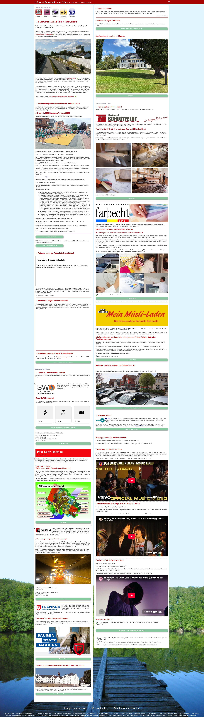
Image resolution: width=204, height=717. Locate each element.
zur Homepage (63, 443)
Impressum (75, 708)
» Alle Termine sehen (49, 236)
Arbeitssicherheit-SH (140, 713)
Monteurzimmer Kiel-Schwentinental (84, 713)
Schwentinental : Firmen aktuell (131, 408)
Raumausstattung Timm (155, 713)
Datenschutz (127, 708)
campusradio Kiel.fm (140, 426)
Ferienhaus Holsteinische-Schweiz (14, 715)
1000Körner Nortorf (184, 713)
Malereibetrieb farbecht (115, 715)
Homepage (63, 522)
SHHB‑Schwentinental (44, 715)
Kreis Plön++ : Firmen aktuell (63, 694)
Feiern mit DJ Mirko (102, 713)
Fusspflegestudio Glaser (44, 713)
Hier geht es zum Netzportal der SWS (63, 427)
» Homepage (63, 599)
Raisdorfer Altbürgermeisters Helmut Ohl (62, 96)
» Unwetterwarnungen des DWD (63, 362)
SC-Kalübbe (114, 713)
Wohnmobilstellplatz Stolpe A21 (25, 713)
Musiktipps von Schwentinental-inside (131, 630)
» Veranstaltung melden (49, 245)
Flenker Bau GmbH (30, 715)
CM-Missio (195, 713)
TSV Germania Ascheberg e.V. (62, 713)
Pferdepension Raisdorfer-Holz (187, 715)
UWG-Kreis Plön (9, 713)
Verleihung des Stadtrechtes (44, 34)
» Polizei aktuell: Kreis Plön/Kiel (131, 28)
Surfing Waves (164, 15)
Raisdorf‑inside (172, 715)
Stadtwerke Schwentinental (60, 715)
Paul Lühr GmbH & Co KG (147, 715)
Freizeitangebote (71, 78)
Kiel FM (107, 418)
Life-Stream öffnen (131, 429)
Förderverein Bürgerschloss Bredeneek (80, 715)
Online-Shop (132, 359)
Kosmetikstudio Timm (170, 713)
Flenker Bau (63, 658)
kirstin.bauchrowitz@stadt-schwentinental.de (48, 177)
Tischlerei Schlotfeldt (126, 713)
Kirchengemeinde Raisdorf (130, 715)
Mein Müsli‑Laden (161, 715)
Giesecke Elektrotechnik (100, 715)
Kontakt (100, 708)
